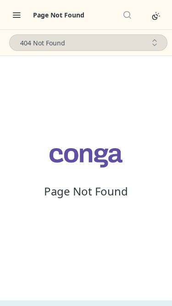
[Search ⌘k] (127, 14)
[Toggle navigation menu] (16, 14)
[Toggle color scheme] (155, 16)
